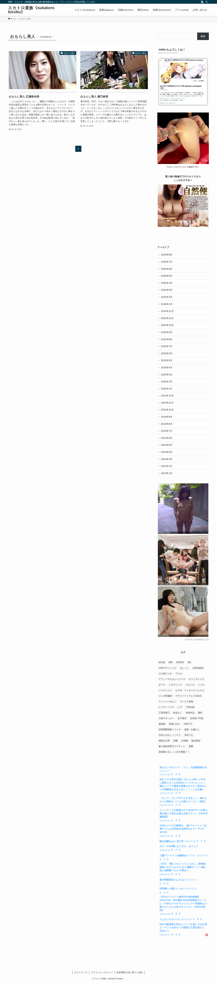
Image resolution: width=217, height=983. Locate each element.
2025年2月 (166, 381)
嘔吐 (200, 712)
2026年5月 (166, 275)
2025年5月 (166, 360)
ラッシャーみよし (167, 701)
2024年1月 (166, 473)
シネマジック (175, 684)
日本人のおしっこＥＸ (170, 735)
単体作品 (190, 712)
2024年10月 (167, 409)
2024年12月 (167, 395)
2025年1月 (166, 388)
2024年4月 (166, 452)
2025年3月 (166, 374)
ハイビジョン (165, 690)
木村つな (188, 735)
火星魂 (184, 740)
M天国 (162, 662)
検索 (203, 36)
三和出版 (190, 707)
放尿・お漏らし (192, 729)
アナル (178, 673)
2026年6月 (166, 269)
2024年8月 (166, 424)
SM (189, 662)
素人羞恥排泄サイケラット (172, 746)
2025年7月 (166, 346)
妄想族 (162, 724)
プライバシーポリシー (102, 972)
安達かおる (174, 724)
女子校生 (182, 718)
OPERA (180, 662)
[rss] (202, 2)
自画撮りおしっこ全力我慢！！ (174, 752)
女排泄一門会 (196, 718)
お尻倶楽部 (197, 668)
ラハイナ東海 (186, 701)
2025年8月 (166, 339)
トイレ (201, 684)
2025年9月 (166, 332)
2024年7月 (166, 430)
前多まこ (177, 712)
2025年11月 (167, 318)
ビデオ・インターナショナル (189, 690)
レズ (180, 707)
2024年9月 (166, 416)
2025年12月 (167, 311)
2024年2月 (166, 466)
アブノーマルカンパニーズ (172, 679)
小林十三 (187, 724)
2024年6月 (166, 438)
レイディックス (166, 707)
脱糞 (191, 746)
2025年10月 (167, 325)
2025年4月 (166, 367)
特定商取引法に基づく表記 (129, 972)
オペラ (162, 684)
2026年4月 (166, 283)
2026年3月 (166, 290)
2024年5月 (166, 445)
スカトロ (190, 684)
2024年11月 (167, 402)
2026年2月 (166, 297)
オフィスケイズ (196, 679)
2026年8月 (166, 254)
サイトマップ (80, 972)
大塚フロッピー (166, 718)
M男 (171, 662)
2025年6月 (166, 353)
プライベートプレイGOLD (188, 696)
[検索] (206, 2)
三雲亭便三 (164, 712)
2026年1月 (166, 304)
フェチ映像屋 (165, 696)
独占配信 (195, 740)
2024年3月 (166, 459)
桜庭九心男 (164, 740)
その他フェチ (165, 673)
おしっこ (184, 668)
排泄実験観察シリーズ (170, 729)
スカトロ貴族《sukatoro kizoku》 (31, 10)
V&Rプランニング (167, 668)
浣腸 (175, 740)
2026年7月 (166, 261)
